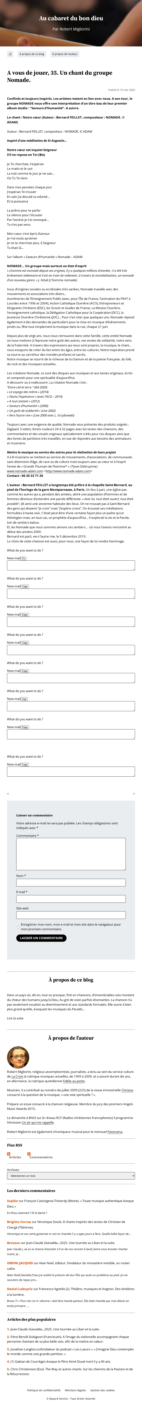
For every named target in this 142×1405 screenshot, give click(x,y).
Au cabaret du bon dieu (71, 18)
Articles (15, 1157)
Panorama (114, 1132)
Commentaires (41, 1157)
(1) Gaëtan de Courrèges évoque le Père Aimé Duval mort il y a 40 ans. (61, 1361)
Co (23, 558)
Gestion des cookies (102, 1390)
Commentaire (27, 835)
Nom (21, 876)
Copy (25, 586)
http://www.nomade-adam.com (68, 471)
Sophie (12, 1201)
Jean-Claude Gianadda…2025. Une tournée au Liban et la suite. (70, 1243)
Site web (22, 908)
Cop (24, 699)
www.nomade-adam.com (25, 471)
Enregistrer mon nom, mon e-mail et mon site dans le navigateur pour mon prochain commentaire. (71, 926)
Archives (13, 1170)
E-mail (21, 892)
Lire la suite (15, 1018)
